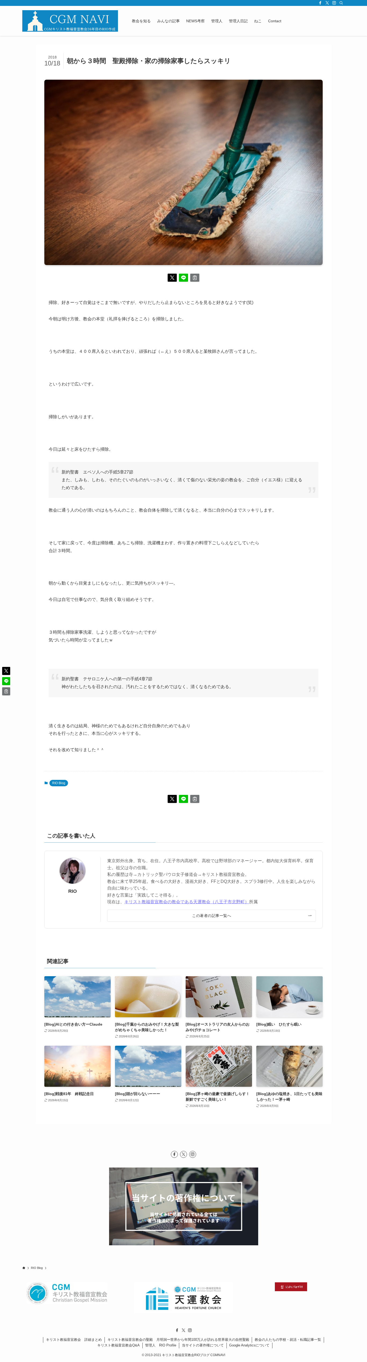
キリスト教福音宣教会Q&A (118, 1345)
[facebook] (320, 3)
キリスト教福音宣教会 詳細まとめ (74, 1340)
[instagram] (334, 3)
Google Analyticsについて (249, 1345)
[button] (172, 278)
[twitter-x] (327, 3)
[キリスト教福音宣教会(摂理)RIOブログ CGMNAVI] (70, 21)
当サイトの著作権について (203, 1345)
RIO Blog (58, 783)
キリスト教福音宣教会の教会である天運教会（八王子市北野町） (186, 902)
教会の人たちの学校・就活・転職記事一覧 (288, 1340)
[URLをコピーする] (194, 278)
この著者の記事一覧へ (211, 915)
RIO (72, 891)
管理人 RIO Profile (160, 1345)
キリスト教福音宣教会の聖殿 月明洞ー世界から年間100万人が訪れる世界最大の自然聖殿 (178, 1340)
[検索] (341, 3)
